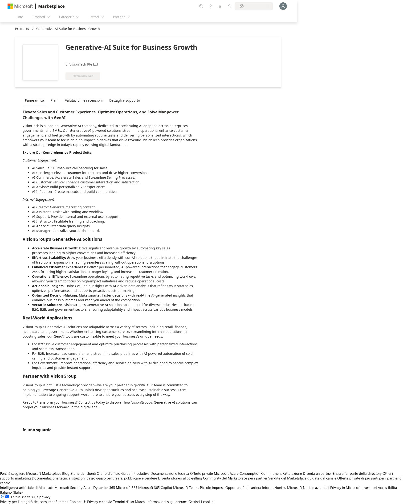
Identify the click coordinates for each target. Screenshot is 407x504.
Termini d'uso (123, 501)
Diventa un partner (317, 473)
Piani (54, 100)
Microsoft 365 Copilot (155, 487)
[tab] (36, 100)
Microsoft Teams (186, 487)
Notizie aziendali (316, 487)
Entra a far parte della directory (357, 473)
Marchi (140, 501)
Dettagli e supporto (124, 100)
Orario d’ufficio (108, 473)
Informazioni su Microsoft (282, 487)
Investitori (369, 487)
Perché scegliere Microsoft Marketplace (30, 473)
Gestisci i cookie (200, 501)
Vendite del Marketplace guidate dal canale (302, 478)
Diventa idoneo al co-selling (180, 478)
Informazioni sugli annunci (167, 501)
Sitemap (62, 501)
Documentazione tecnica (170, 473)
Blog (65, 473)
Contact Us (77, 501)
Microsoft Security (68, 487)
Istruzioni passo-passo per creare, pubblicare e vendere (114, 478)
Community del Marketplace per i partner (235, 478)
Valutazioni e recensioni (84, 100)
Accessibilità (387, 487)
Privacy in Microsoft (345, 487)
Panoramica (34, 100)
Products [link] (22, 28)
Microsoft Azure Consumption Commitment (248, 473)
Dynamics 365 (104, 487)
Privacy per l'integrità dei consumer (27, 501)
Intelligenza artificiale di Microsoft (26, 487)
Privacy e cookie (99, 501)
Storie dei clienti (83, 473)
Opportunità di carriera (243, 487)
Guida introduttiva (135, 473)
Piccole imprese (212, 487)
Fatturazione (292, 473)
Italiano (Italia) (11, 492)
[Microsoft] (20, 6)
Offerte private (201, 473)
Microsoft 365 (126, 487)
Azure (87, 487)
